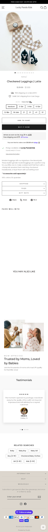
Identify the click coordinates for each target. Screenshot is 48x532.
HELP (23, 479)
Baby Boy (22, 451)
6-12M (38, 106)
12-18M (6, 112)
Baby (12, 451)
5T (43, 112)
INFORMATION (23, 473)
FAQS (24, 188)
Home (23, 77)
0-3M (21, 106)
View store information (13, 154)
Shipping (24, 184)
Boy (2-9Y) (12, 456)
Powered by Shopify (24, 530)
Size (22, 102)
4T (36, 112)
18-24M (16, 112)
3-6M (29, 106)
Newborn (11, 106)
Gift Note (24, 193)
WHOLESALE (23, 484)
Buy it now (24, 127)
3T (30, 112)
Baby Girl (34, 451)
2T (24, 112)
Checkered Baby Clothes (30, 456)
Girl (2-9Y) (17, 461)
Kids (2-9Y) (30, 461)
